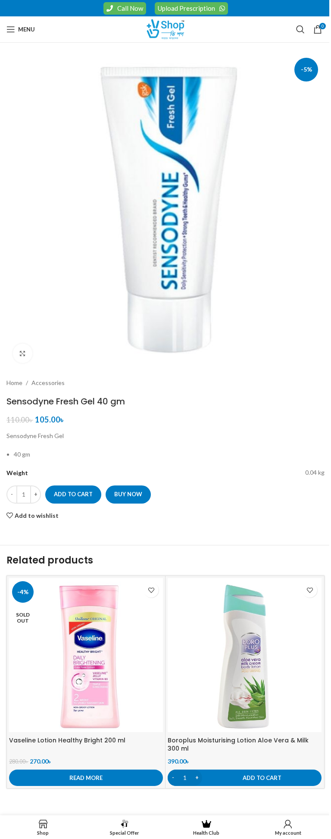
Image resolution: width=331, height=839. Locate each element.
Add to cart (73, 494)
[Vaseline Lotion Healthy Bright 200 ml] (86, 655)
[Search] (300, 29)
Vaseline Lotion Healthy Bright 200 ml (67, 740)
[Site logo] (165, 28)
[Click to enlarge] (22, 353)
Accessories (48, 382)
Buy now (128, 494)
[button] (245, 778)
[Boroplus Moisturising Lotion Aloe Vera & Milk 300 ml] (245, 655)
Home (14, 382)
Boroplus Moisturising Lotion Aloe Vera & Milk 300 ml (238, 744)
